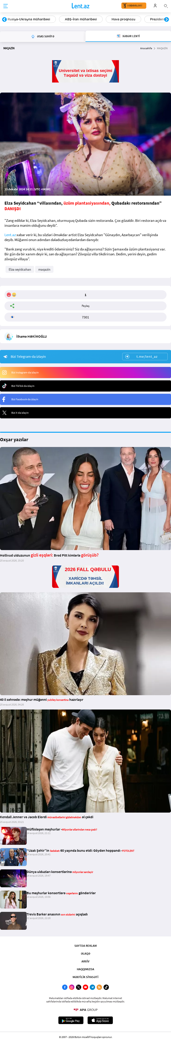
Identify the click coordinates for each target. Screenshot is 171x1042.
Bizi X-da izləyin (20, 412)
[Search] (166, 5)
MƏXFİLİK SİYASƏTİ (85, 977)
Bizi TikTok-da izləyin (23, 386)
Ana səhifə (146, 48)
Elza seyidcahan (20, 269)
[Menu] (5, 6)
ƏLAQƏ (85, 953)
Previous (4, 19)
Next (166, 19)
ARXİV (85, 961)
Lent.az (10, 234)
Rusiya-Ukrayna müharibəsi (29, 19)
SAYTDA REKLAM (85, 946)
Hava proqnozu (123, 19)
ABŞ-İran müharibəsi (81, 19)
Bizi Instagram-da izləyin (25, 372)
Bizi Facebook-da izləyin (24, 399)
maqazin (44, 269)
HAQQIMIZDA (85, 969)
